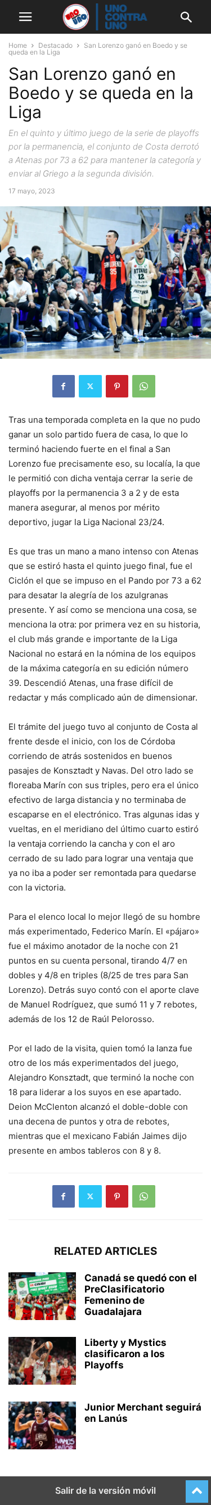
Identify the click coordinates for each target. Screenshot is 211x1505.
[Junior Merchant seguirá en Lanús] (42, 1427)
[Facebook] (63, 386)
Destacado (55, 45)
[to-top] (197, 1486)
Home (17, 45)
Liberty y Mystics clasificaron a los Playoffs (125, 1354)
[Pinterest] (117, 386)
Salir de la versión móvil (105, 1490)
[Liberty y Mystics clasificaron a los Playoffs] (42, 1362)
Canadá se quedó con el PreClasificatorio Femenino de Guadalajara (140, 1294)
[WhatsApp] (143, 386)
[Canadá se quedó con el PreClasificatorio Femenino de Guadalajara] (42, 1297)
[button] (25, 17)
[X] (90, 386)
